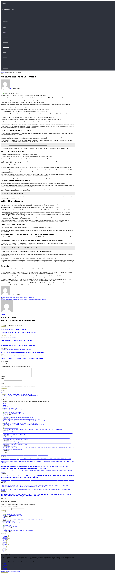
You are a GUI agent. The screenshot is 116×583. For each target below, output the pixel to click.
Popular (5, 403)
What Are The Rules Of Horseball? (12, 409)
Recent (4, 405)
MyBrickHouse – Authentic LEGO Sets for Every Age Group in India (22, 352)
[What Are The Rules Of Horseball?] (11, 408)
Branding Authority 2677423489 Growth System (16, 340)
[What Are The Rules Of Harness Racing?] (12, 412)
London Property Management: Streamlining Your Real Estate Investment (23, 519)
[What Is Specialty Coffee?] (7, 525)
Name (2, 378)
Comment (3, 376)
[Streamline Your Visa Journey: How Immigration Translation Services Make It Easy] (21, 419)
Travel (5, 57)
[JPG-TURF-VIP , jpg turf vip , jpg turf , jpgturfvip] (10, 14)
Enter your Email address (6, 325)
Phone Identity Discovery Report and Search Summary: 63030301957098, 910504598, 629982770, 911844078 (32, 429)
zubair (11, 88)
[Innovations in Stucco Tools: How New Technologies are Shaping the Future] (20, 423)
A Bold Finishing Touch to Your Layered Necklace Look (18, 530)
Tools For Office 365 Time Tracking (12, 522)
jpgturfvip (5, 536)
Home (4, 27)
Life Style (6, 47)
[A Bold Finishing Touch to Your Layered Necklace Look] (9, 528)
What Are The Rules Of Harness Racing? (14, 413)
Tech (4, 52)
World (4, 537)
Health (5, 42)
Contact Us (6, 62)
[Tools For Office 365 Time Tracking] (9, 521)
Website (2, 383)
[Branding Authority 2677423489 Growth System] (8, 337)
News (4, 549)
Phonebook (5, 538)
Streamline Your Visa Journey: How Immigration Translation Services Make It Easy (25, 421)
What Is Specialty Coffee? (10, 526)
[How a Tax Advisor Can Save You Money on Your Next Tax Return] (14, 355)
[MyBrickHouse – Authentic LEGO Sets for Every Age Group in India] (16, 349)
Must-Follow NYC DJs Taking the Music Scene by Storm (18, 417)
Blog (4, 32)
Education (5, 545)
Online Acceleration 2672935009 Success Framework (18, 345)
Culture (4, 551)
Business (5, 37)
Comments (5, 406)
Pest (4, 550)
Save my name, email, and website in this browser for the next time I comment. (19, 386)
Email (2, 381)
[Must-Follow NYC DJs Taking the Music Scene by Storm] (8, 415)
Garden (4, 548)
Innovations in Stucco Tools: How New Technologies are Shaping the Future (23, 424)
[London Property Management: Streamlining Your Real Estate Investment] (8, 517)
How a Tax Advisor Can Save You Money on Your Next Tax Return (22, 358)
